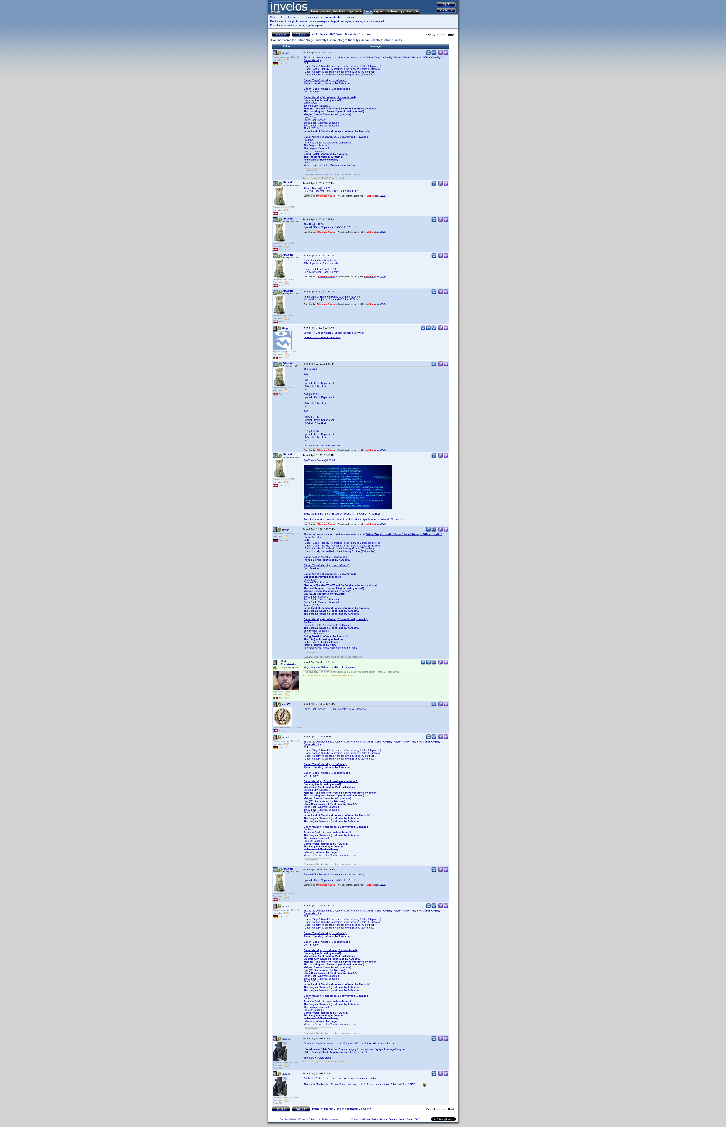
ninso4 (285, 53)
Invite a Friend (406, 1119)
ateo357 (286, 704)
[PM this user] (428, 54)
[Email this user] (428, 663)
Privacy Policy (371, 1119)
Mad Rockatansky (288, 663)
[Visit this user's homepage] (428, 329)
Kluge (285, 328)
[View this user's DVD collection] (433, 54)
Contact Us (357, 1119)
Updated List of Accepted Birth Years (322, 337)
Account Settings (388, 1119)
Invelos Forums (320, 34)
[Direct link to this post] (440, 54)
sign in (310, 25)
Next (450, 34)
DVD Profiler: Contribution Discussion (350, 34)
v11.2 (382, 196)
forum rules (330, 17)
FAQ (417, 1119)
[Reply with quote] (445, 54)
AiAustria (287, 182)
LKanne (286, 1039)
